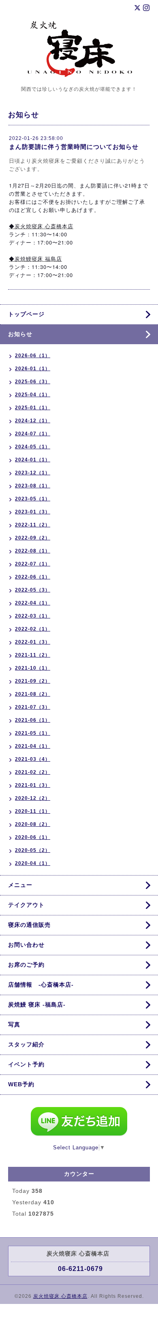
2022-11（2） (32, 525)
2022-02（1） (32, 629)
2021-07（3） (32, 707)
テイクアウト (26, 905)
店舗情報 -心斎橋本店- (41, 984)
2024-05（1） (32, 447)
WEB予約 (21, 1084)
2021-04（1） (32, 746)
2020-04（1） (32, 863)
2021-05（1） (32, 733)
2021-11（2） (32, 655)
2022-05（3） (32, 590)
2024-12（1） (32, 421)
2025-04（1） (32, 394)
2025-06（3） (32, 381)
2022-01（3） (32, 642)
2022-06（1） (32, 577)
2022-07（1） (32, 564)
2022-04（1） (32, 603)
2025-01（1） (32, 408)
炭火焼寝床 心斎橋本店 (60, 1296)
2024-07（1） (32, 434)
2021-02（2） (32, 772)
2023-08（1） (32, 486)
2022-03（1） (32, 616)
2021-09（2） (32, 681)
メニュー (20, 885)
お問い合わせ (26, 944)
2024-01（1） (32, 460)
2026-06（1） (32, 355)
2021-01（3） (32, 785)
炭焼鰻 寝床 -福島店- (37, 1004)
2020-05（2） (32, 850)
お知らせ (20, 334)
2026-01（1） (32, 368)
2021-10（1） (32, 668)
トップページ (26, 314)
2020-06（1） (32, 837)
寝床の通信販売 (29, 925)
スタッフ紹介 (26, 1044)
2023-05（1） (32, 499)
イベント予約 (26, 1064)
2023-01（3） (32, 512)
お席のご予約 (26, 964)
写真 (14, 1024)
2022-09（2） (32, 538)
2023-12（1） (32, 473)
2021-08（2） (32, 694)
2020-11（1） (32, 811)
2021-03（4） (32, 759)
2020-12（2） (32, 798)
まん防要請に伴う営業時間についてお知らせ (74, 146)
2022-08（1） (32, 551)
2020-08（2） (32, 824)
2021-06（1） (32, 720)
